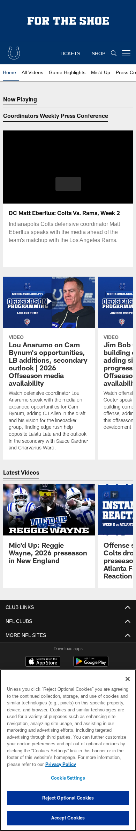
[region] (68, 750)
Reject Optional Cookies (68, 798)
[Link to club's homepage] (14, 50)
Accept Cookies (68, 818)
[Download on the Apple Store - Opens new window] (43, 662)
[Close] (127, 679)
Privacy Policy (59, 764)
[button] (68, 184)
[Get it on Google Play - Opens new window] (91, 664)
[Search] (113, 53)
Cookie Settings (68, 778)
